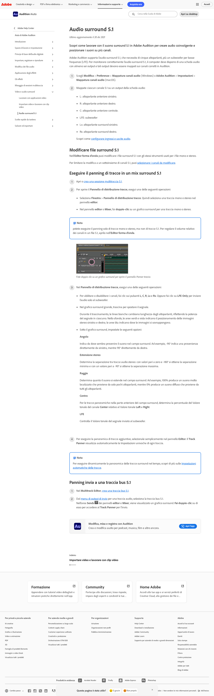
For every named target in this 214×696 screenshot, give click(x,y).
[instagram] (35, 690)
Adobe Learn (139, 636)
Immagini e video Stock (14, 653)
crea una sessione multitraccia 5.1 (103, 181)
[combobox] (152, 14)
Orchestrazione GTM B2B (58, 640)
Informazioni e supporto (109, 4)
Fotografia (9, 628)
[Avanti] (168, 563)
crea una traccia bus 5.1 (115, 490)
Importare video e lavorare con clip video (34, 105)
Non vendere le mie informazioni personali (180, 691)
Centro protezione (184, 657)
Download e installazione (144, 628)
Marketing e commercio (79, 4)
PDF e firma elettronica (50, 4)
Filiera (180, 653)
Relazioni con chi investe (187, 649)
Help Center (139, 623)
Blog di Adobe (183, 670)
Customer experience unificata (60, 632)
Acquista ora (136, 4)
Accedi (207, 4)
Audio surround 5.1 (28, 113)
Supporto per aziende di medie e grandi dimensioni (151, 640)
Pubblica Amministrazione (101, 632)
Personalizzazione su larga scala (60, 623)
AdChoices (205, 691)
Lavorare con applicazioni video (32, 98)
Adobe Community (142, 632)
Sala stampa (182, 640)
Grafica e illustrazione (13, 632)
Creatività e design (24, 4)
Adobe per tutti (183, 666)
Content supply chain (56, 628)
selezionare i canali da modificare (156, 163)
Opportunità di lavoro (186, 632)
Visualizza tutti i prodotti (14, 657)
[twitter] (40, 690)
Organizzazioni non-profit (101, 628)
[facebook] (29, 690)
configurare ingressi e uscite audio (110, 138)
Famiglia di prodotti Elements (16, 649)
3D (6, 645)
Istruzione (95, 623)
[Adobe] (6, 4)
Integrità (181, 661)
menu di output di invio (94, 498)
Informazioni (182, 628)
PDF (6, 640)
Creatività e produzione (57, 636)
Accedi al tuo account (186, 623)
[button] (197, 4)
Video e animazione (12, 636)
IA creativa (9, 623)
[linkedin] (45, 690)
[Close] (152, 689)
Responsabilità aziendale (187, 645)
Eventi (180, 636)
